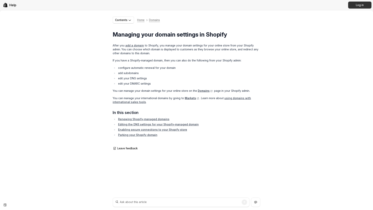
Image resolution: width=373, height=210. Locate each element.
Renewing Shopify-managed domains (143, 119)
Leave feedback (127, 148)
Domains (154, 20)
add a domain (134, 45)
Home (141, 20)
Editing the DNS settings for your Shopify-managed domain (158, 124)
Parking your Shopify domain (137, 134)
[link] (10, 5)
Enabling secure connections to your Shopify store (152, 129)
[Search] (244, 202)
